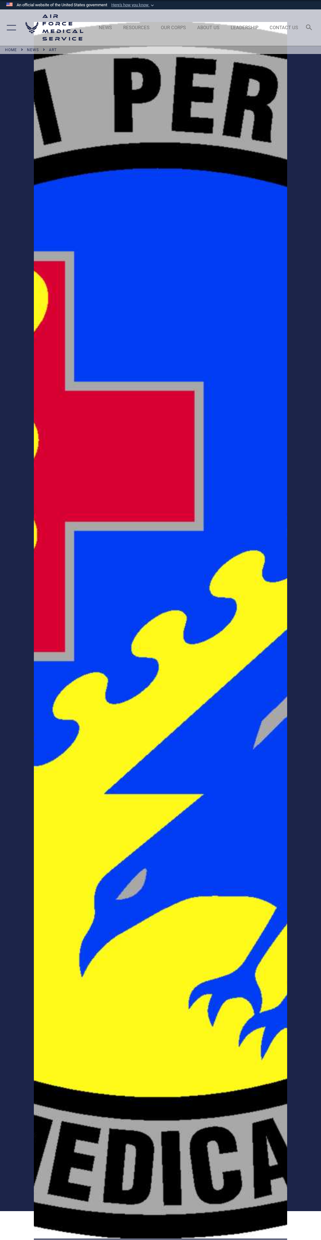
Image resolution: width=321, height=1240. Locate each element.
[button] (133, 5)
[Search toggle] (310, 28)
